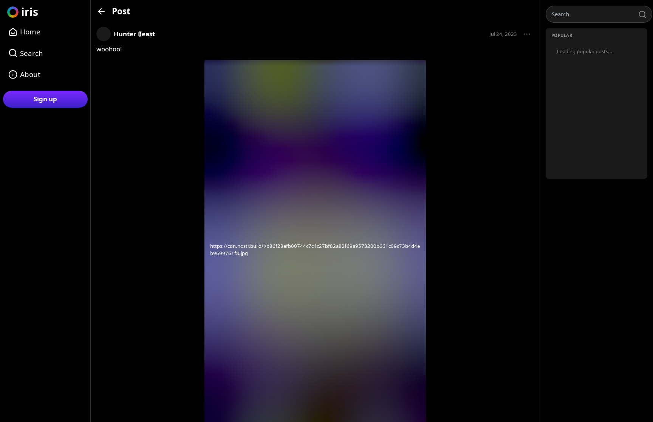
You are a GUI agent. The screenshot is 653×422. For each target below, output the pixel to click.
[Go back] (101, 11)
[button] (527, 34)
